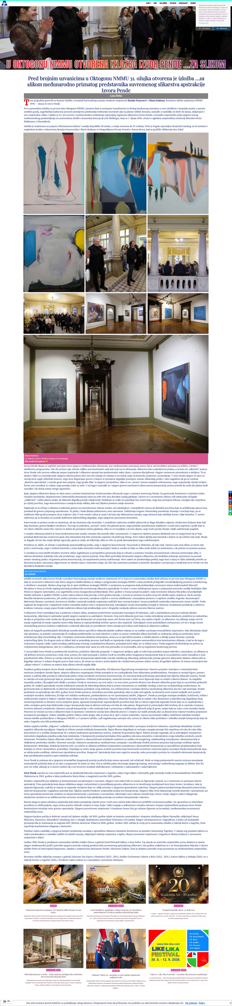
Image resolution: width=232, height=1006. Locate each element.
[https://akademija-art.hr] (4, 3)
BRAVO (116, 56)
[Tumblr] (230, 503)
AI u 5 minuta (113, 906)
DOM (58, 970)
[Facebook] (230, 492)
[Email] (230, 511)
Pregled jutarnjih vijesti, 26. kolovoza (178, 910)
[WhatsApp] (230, 508)
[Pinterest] (230, 497)
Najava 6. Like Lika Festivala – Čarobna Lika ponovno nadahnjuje (178, 974)
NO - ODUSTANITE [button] (204, 28)
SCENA (121, 906)
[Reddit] (230, 505)
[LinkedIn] (230, 500)
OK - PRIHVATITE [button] (222, 28)
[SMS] (230, 514)
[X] (230, 495)
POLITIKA (116, 971)
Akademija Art (107, 56)
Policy (202, 1003)
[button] (151, 3)
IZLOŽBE (122, 56)
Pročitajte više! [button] (203, 23)
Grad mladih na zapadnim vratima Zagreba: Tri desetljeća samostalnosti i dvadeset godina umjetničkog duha (115, 911)
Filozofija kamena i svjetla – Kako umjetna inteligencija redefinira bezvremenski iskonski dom (53, 975)
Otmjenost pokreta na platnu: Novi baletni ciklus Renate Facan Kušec (53, 911)
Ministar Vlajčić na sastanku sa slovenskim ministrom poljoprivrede (116, 976)
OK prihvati (191, 1003)
